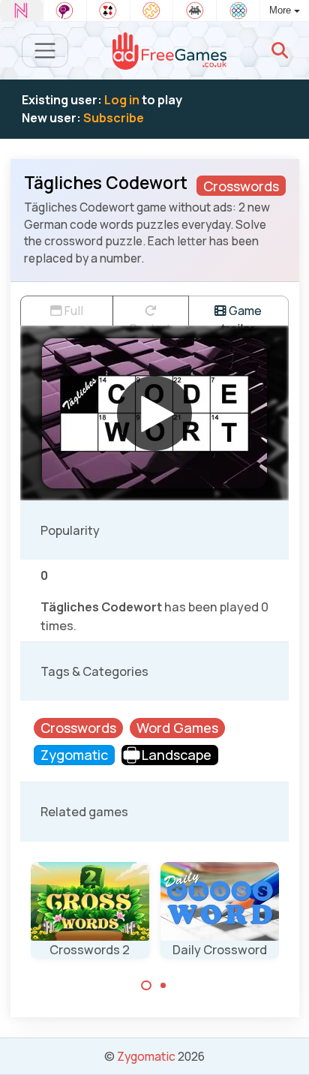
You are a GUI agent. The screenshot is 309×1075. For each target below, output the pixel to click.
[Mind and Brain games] (64, 11)
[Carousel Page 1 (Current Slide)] (146, 985)
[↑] (287, 1046)
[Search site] (280, 50)
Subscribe (113, 118)
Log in (122, 100)
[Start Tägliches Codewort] (154, 413)
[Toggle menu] (45, 51)
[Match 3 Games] (238, 11)
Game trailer (241, 314)
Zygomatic (146, 1056)
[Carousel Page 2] (163, 985)
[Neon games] (21, 11)
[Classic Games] (194, 11)
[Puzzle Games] (152, 11)
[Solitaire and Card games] (108, 11)
